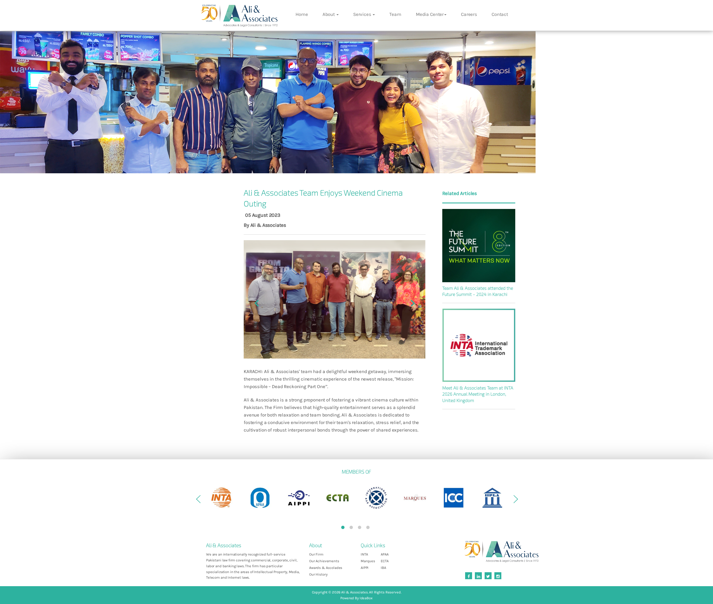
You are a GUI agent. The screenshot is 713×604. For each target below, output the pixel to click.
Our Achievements (324, 561)
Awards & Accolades (325, 568)
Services (362, 14)
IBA (383, 568)
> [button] (515, 501)
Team (395, 14)
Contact (500, 14)
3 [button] (360, 528)
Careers (469, 14)
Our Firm (316, 554)
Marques (368, 561)
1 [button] (344, 528)
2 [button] (352, 528)
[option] (221, 497)
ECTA (384, 561)
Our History (318, 574)
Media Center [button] (430, 14)
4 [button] (369, 528)
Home (302, 14)
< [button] (198, 501)
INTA (364, 554)
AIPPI (364, 568)
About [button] (329, 14)
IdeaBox (366, 598)
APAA (384, 554)
